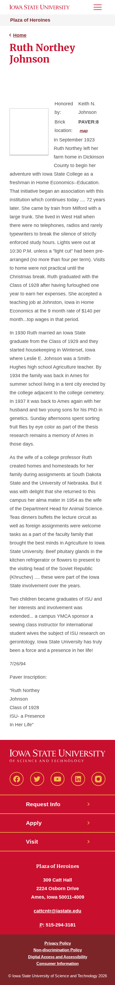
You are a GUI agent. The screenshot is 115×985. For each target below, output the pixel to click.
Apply (34, 823)
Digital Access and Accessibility (57, 957)
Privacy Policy (57, 943)
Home (19, 35)
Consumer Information (57, 963)
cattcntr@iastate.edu (57, 911)
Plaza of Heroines (30, 20)
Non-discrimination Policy (57, 950)
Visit (32, 842)
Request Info (43, 804)
